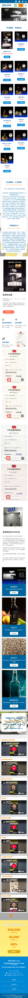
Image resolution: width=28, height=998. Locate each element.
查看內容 (7, 149)
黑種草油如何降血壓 (6, 779)
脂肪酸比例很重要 (6, 896)
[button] (26, 5)
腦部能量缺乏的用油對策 (8, 740)
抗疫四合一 (4, 798)
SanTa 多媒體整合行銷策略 (16, 997)
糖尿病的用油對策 (6, 818)
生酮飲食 (3, 837)
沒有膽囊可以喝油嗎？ (7, 857)
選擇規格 (7, 57)
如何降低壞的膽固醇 (6, 759)
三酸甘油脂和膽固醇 (6, 876)
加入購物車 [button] (21, 49)
